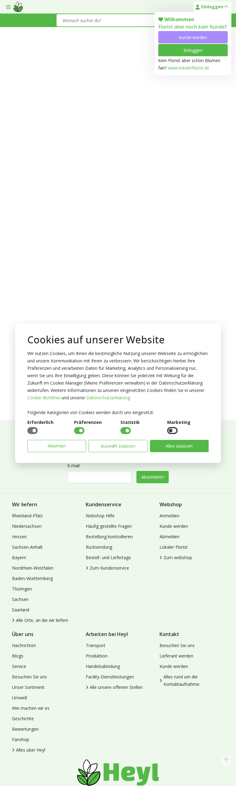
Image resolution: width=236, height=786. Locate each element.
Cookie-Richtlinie (43, 398)
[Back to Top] (226, 760)
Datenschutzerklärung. (108, 398)
